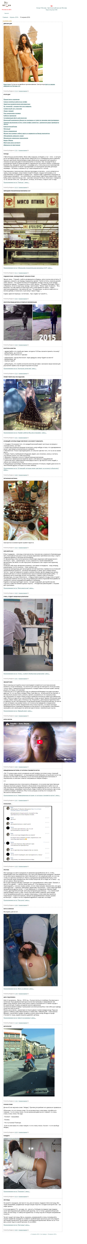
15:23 (16, 373)
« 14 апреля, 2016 (34, 1234)
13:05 (16, 767)
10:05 (16, 1230)
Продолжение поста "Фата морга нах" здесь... (19, 588)
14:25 (16, 547)
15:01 (16, 437)
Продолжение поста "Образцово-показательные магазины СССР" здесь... (28, 268)
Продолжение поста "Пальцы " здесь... (16, 182)
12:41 (16, 800)
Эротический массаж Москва (57, 8)
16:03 (16, 299)
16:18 (16, 187)
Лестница (7, 1200)
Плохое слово (8, 1104)
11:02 (16, 1101)
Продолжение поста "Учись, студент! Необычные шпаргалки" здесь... (27, 674)
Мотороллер (7, 1026)
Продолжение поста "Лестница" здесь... (17, 1225)
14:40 (16, 475)
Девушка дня (8, 23)
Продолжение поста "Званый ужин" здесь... (18, 711)
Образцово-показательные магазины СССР (17, 191)
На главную (43, 1234)
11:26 (16, 1023)
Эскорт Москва (41, 8)
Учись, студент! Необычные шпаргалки (16, 596)
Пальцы (6, 154)
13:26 (16, 716)
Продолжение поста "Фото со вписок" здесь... (19, 989)
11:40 (16, 993)
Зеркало (6, 13)
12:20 (16, 866)
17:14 (16, 91)
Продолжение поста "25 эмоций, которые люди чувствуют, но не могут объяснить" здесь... (31, 469)
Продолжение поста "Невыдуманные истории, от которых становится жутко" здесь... (32, 795)
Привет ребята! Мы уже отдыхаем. (14, 377)
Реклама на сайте (6, 9)
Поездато (7, 1136)
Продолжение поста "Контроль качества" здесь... (20, 368)
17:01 (16, 150)
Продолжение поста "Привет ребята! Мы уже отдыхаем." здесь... (25, 433)
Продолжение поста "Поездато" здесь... (17, 1191)
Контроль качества (10, 348)
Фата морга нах (8, 551)
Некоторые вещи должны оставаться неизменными (20, 302)
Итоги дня (7, 94)
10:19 (16, 1196)
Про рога (6, 870)
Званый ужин (8, 682)
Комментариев (23, 91)
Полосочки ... (8, 804)
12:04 (16, 905)
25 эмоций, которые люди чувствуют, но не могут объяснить (23, 441)
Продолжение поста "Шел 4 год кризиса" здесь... (20, 1018)
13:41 (16, 678)
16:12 (16, 273)
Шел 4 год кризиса (9, 997)
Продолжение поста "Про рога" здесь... (17, 900)
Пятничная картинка (10, 478)
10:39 (16, 1132)
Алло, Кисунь (8, 719)
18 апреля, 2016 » (52, 1234)
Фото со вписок (9, 909)
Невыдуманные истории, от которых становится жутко (22, 770)
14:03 (16, 593)
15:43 (16, 345)
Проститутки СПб (51, 10)
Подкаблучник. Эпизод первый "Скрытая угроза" (19, 276)
